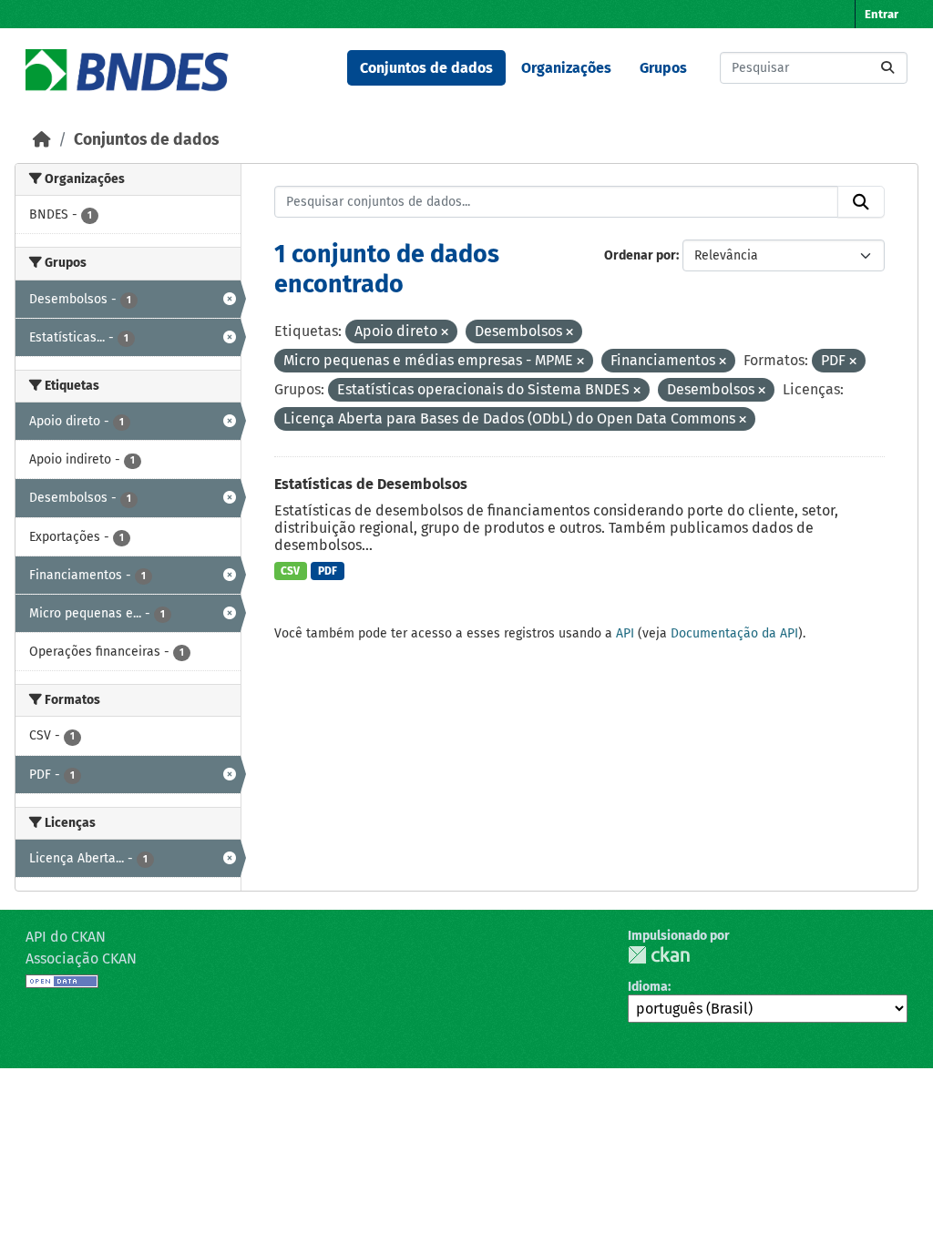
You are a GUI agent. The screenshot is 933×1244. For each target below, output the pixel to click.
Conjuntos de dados (426, 67)
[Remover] (444, 333)
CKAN (659, 954)
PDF (327, 571)
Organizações (566, 67)
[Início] (42, 139)
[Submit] (887, 68)
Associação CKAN (81, 958)
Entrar (881, 14)
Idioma (648, 986)
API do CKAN (66, 936)
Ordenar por (640, 255)
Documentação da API (734, 633)
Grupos (663, 67)
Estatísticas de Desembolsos (370, 484)
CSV (290, 571)
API (625, 633)
